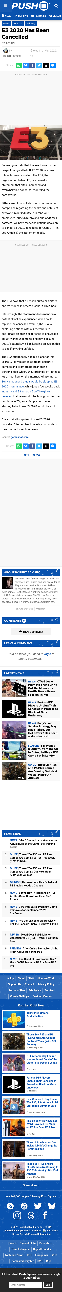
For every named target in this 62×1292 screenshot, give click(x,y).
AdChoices (52, 1230)
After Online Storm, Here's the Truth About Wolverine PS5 (34, 950)
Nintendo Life (28, 1243)
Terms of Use (17, 990)
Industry (30, 23)
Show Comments (32, 631)
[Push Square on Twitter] (38, 1206)
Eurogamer (41, 1255)
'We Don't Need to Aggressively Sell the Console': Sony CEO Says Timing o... (34, 924)
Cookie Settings (19, 996)
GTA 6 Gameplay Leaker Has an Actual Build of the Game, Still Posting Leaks (33, 844)
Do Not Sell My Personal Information (31, 1234)
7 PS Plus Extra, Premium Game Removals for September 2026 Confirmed (33, 910)
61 (22, 736)
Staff (31, 978)
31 (22, 757)
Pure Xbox (45, 1243)
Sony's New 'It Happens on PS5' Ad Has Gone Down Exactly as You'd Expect (33, 896)
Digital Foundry (42, 1249)
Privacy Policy (46, 984)
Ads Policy (34, 990)
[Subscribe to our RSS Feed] (10, 1206)
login (47, 654)
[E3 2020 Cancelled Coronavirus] (31, 142)
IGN (29, 1255)
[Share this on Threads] (46, 65)
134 (22, 715)
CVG (39, 1261)
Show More (30, 1185)
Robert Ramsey (12, 55)
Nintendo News (14, 1255)
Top (11, 978)
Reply (42, 609)
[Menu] (6, 6)
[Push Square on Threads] (31, 1216)
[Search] (56, 6)
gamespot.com (20, 437)
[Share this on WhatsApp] (19, 65)
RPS (48, 1261)
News (6, 23)
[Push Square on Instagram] (17, 1216)
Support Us (14, 984)
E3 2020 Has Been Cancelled (26, 33)
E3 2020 (18, 23)
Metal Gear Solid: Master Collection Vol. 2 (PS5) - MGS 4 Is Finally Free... (34, 938)
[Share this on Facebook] (32, 65)
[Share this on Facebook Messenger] (53, 65)
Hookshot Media (27, 1227)
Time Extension (20, 1249)
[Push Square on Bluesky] (52, 1206)
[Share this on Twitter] (39, 65)
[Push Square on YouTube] (24, 1206)
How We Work (46, 978)
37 (22, 694)
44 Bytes (36, 1230)
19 (22, 777)
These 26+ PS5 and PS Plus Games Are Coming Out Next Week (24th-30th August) (31, 872)
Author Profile (25, 609)
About (21, 978)
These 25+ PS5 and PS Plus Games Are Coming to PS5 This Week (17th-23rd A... (32, 858)
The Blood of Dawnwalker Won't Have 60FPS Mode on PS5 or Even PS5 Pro (33, 962)
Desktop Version (42, 996)
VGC (54, 1255)
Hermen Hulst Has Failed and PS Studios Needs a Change (33, 884)
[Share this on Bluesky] (26, 65)
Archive (49, 990)
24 (38, 455)
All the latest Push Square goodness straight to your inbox (31, 1275)
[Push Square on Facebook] (45, 1216)
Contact (29, 984)
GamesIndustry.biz (22, 1261)
